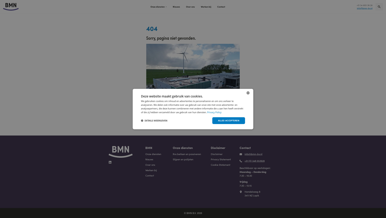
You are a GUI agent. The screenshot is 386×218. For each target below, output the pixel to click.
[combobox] (248, 92)
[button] (154, 120)
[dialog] (193, 109)
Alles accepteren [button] (228, 120)
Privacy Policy (214, 112)
